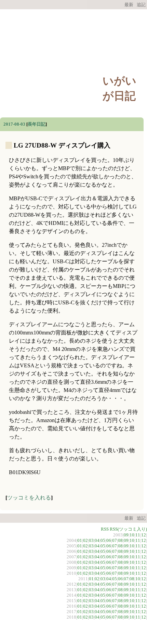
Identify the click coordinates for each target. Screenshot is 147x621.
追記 (141, 4)
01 (79, 540)
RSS (105, 529)
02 (85, 540)
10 (132, 534)
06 (108, 540)
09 (126, 534)
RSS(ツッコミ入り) (128, 529)
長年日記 (36, 124)
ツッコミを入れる (29, 497)
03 (91, 540)
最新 (128, 4)
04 (97, 540)
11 (137, 534)
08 (120, 540)
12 (143, 534)
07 (114, 540)
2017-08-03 (14, 124)
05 (103, 540)
